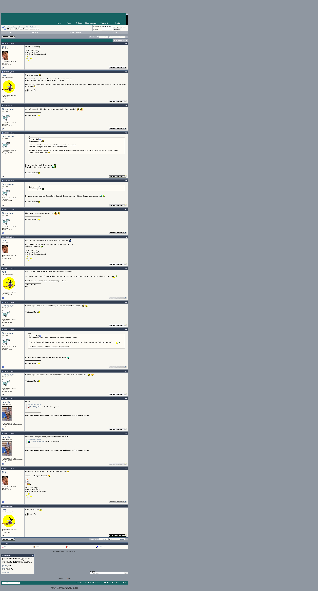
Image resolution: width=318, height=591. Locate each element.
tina (4, 46)
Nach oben (124, 582)
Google (69, 546)
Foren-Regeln (6, 572)
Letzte (122, 37)
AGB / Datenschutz (109, 582)
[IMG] (3, 568)
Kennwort (95, 29)
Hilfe (10, 32)
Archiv (118, 582)
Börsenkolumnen (91, 23)
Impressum (99, 582)
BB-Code (4, 565)
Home (59, 23)
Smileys (4, 567)
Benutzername (97, 26)
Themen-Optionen (119, 40)
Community (104, 23)
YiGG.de (38, 546)
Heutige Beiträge (75, 32)
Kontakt (118, 23)
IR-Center (79, 23)
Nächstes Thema (70, 551)
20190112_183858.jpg (36, 407)
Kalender (35, 32)
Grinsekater (8, 109)
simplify (6, 402)
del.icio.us (101, 546)
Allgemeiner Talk (23, 27)
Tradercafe (33, 27)
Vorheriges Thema (59, 551)
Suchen (114, 32)
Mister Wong (7, 546)
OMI (4, 75)
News (69, 23)
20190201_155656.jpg (37, 441)
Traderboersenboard (10, 27)
